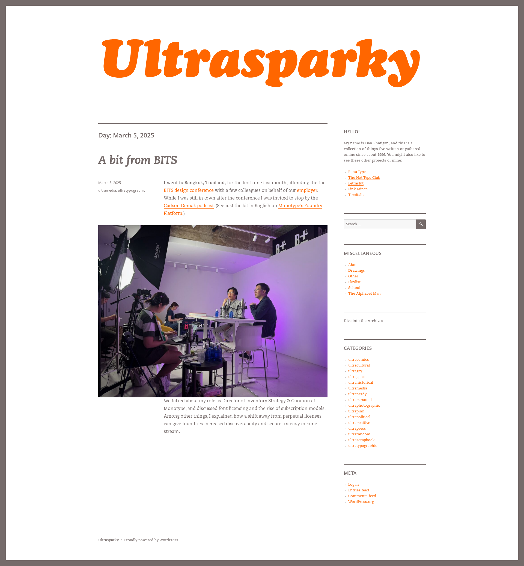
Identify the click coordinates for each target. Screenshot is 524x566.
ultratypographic (131, 190)
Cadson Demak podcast (189, 206)
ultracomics (358, 360)
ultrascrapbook (361, 440)
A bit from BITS (137, 161)
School (354, 288)
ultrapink (356, 411)
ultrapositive (359, 423)
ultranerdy (357, 394)
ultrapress (357, 428)
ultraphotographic (364, 405)
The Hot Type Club (364, 178)
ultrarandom (359, 434)
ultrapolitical (359, 417)
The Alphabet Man (364, 293)
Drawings (356, 270)
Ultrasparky (108, 540)
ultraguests (358, 377)
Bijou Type (357, 172)
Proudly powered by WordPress (151, 540)
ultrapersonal (360, 400)
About (353, 265)
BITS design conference (189, 191)
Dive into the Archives (363, 321)
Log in (353, 484)
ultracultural (359, 365)
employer (307, 191)
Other (353, 276)
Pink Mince (358, 189)
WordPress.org (361, 502)
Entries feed (358, 490)
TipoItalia (356, 195)
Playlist (354, 282)
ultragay (355, 371)
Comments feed (362, 496)
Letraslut (356, 183)
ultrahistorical (360, 383)
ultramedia (107, 190)
